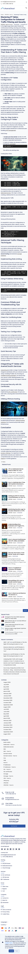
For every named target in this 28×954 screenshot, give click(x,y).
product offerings (6, 453)
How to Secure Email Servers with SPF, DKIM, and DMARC (17, 540)
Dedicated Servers (7, 865)
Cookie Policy (5, 914)
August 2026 (7, 682)
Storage (6, 774)
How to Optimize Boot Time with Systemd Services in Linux (16, 484)
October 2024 (7, 729)
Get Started (14, 826)
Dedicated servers (9, 747)
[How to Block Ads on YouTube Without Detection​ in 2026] (2, 621)
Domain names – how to (10, 756)
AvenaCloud (4, 370)
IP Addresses (5, 879)
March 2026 (7, 691)
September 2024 (8, 732)
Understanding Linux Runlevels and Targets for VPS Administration (16, 525)
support (3, 458)
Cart (3, 891)
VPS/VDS (6, 783)
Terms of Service (6, 909)
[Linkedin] (10, 849)
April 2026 (6, 689)
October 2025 (7, 702)
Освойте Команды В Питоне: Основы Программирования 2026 (14, 633)
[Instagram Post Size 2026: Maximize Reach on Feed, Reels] (2, 617)
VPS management (11, 130)
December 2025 (8, 698)
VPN (10, 297)
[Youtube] (16, 849)
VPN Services (5, 877)
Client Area (5, 886)
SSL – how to (7, 769)
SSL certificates (13, 392)
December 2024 (8, 725)
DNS (5, 749)
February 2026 (7, 693)
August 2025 (7, 707)
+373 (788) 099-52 (10, 794)
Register (4, 888)
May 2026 (6, 687)
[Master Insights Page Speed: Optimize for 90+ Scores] (2, 628)
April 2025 (6, 716)
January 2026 (7, 696)
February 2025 (7, 720)
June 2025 (6, 711)
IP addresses (7, 765)
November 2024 (8, 727)
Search (25, 610)
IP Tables (3, 461)
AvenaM (11, 24)
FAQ (5, 758)
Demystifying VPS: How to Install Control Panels (16, 581)
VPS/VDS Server (6, 863)
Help (5, 760)
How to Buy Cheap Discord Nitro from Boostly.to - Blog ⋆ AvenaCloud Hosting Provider (14, 670)
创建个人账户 (7, 642)
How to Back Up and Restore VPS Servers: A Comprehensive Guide (17, 594)
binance (6, 654)
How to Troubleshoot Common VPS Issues (14, 568)
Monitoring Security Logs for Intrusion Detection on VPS (16, 510)
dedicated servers (6, 193)
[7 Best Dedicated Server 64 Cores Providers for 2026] (2, 624)
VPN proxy (6, 780)
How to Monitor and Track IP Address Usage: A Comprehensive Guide (14, 663)
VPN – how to (7, 778)
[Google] (7, 849)
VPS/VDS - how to (9, 14)
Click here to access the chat (13, 805)
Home (2, 14)
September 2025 (8, 705)
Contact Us (5, 898)
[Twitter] (4, 849)
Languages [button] (4, 922)
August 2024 (7, 734)
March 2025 (7, 718)
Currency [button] (3, 925)
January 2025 (7, 723)
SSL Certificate (6, 875)
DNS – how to (7, 751)
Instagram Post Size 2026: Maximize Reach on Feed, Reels (15, 617)
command (12, 144)
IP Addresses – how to (10, 767)
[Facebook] (2, 849)
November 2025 (8, 700)
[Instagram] (13, 849)
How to (9, 556)
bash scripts (7, 742)
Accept (11, 951)
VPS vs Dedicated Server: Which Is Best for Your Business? (15, 470)
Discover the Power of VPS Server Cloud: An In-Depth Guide (16, 554)
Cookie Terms (9, 943)
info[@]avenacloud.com (8, 1)
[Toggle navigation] (26, 2)
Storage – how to (8, 776)
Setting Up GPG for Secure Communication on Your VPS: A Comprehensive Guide (17, 497)
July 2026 (6, 684)
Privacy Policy (6, 912)
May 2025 (6, 714)
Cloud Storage (6, 868)
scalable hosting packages (8, 375)
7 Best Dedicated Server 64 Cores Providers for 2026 (14, 625)
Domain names (8, 753)
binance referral (8, 647)
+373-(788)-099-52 (7, 3)
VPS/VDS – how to (8, 785)
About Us (4, 900)
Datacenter (5, 902)
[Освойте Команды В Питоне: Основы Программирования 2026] (2, 632)
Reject (16, 951)
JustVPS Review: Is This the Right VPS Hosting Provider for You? (14, 649)
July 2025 (6, 709)
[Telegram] (19, 849)
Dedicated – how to (9, 744)
